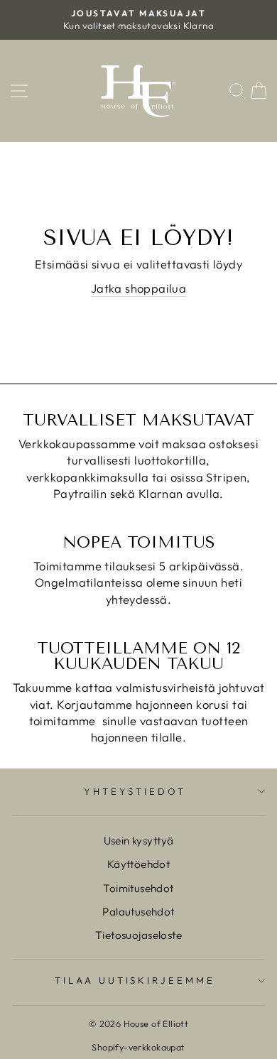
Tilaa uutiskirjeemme (135, 980)
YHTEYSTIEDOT (135, 791)
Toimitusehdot (138, 888)
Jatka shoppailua (139, 288)
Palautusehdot (138, 911)
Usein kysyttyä (139, 840)
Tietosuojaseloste (138, 935)
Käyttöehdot (138, 864)
